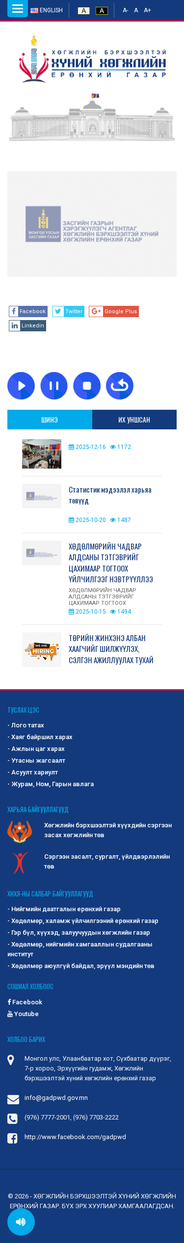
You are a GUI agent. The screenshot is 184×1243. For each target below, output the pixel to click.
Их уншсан (134, 419)
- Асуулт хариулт (32, 772)
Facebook (26, 1002)
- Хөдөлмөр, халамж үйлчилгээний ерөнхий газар (82, 920)
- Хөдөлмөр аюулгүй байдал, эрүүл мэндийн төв (81, 966)
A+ (147, 10)
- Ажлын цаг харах (36, 748)
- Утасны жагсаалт (36, 760)
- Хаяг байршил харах (40, 737)
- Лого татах (25, 725)
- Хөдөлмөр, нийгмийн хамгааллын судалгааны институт (80, 949)
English (50, 10)
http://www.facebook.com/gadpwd (75, 1137)
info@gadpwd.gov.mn (56, 1097)
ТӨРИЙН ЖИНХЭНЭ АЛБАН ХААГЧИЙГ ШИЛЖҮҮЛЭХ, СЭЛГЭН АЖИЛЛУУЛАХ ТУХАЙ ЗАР (111, 654)
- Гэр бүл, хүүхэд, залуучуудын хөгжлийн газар (78, 932)
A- (125, 10)
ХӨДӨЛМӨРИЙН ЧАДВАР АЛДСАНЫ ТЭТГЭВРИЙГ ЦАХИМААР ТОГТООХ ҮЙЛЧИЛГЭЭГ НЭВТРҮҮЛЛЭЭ (111, 563)
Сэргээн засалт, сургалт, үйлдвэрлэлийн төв (107, 861)
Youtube (26, 1014)
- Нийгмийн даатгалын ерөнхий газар (64, 909)
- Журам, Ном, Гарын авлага (50, 784)
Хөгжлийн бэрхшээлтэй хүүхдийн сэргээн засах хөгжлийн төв (108, 830)
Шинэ (49, 419)
